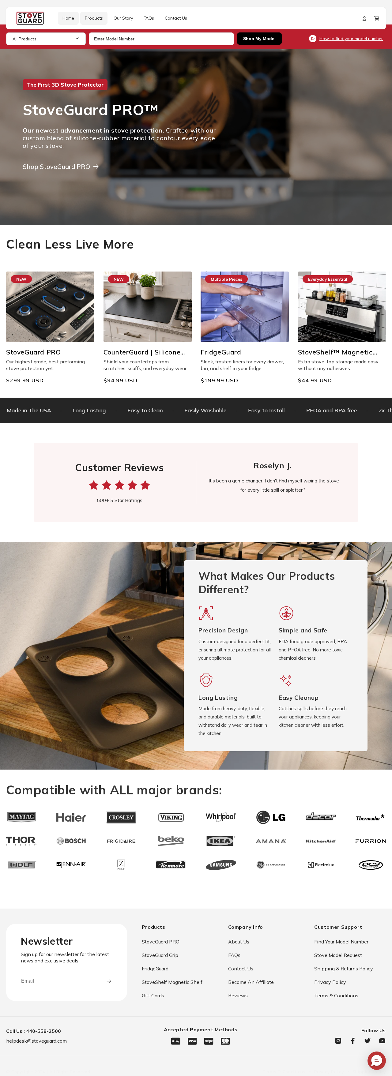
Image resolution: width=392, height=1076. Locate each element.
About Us (238, 942)
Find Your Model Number (341, 942)
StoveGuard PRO (160, 942)
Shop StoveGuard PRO (56, 167)
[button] (377, 18)
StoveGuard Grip (160, 955)
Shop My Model (259, 38)
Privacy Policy (330, 982)
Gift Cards (153, 995)
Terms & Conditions (336, 995)
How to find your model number (351, 38)
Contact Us (240, 968)
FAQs (234, 955)
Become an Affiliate (251, 982)
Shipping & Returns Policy (343, 968)
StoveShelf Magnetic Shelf (172, 982)
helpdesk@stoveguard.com (36, 1041)
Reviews (238, 995)
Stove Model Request (338, 955)
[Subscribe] (109, 981)
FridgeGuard (155, 968)
